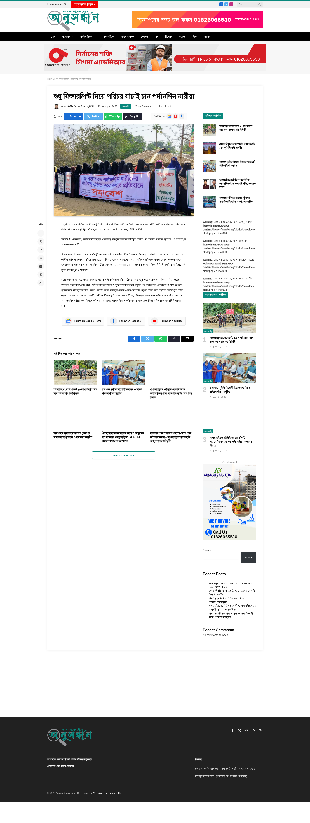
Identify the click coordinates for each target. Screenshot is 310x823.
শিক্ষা (195, 36)
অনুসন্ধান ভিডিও (84, 4)
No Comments (146, 106)
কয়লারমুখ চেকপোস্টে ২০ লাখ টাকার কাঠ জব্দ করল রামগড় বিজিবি (75, 391)
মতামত (182, 36)
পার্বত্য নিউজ (86, 36)
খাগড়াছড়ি (125, 106)
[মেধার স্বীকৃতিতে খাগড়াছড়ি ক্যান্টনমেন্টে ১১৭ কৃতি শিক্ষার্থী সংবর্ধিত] (209, 148)
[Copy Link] (40, 282)
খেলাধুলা (144, 36)
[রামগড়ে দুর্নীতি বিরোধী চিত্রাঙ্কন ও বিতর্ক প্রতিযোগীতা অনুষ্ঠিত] (123, 372)
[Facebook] (40, 233)
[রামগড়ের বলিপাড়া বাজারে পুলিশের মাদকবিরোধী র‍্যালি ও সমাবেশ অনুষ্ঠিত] (75, 416)
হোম (53, 36)
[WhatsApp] (40, 274)
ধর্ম (157, 36)
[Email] (40, 266)
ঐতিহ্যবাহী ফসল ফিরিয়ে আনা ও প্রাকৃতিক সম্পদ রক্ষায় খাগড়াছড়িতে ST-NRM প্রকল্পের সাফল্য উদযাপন (123, 437)
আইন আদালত (127, 36)
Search (207, 550)
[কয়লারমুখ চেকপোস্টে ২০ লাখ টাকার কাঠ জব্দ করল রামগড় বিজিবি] (75, 372)
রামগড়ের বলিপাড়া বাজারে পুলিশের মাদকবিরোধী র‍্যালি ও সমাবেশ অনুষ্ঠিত (73, 435)
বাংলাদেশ (66, 36)
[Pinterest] (40, 258)
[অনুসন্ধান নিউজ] (73, 20)
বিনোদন (168, 36)
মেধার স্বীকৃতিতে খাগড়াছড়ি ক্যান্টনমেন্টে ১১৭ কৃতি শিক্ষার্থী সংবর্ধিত (237, 146)
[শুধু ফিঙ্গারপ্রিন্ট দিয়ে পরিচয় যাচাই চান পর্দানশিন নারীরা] (124, 170)
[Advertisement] (155, 680)
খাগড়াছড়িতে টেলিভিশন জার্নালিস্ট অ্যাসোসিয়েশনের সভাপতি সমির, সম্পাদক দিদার (171, 393)
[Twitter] (40, 241)
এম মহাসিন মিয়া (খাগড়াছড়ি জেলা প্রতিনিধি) (78, 106)
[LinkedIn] (40, 249)
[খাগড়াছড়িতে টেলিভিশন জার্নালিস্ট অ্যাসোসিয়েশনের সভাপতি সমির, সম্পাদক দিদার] (172, 372)
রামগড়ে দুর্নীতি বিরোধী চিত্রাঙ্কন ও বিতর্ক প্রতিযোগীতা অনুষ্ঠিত (122, 391)
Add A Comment (124, 455)
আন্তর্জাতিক (108, 36)
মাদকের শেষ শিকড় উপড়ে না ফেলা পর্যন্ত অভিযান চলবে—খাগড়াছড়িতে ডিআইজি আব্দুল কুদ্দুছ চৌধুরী (170, 437)
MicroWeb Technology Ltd (107, 793)
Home (50, 79)
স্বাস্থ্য (207, 36)
